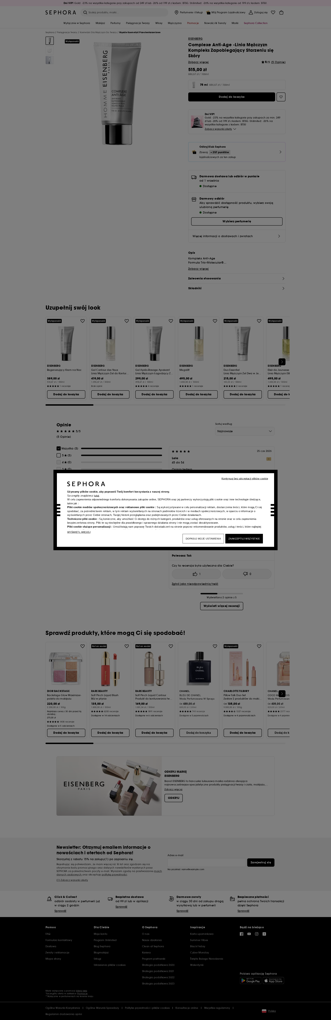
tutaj (96, 495)
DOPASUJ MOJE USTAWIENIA (203, 538)
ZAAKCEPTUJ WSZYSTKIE (244, 538)
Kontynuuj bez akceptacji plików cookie (245, 478)
